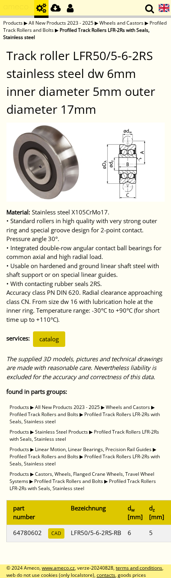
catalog (49, 339)
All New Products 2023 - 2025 (61, 22)
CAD (56, 533)
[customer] (70, 9)
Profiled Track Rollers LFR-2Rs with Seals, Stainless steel (83, 485)
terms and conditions (139, 567)
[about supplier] (17, 9)
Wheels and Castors (121, 22)
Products (13, 22)
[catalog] (41, 9)
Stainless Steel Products (61, 431)
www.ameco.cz (58, 567)
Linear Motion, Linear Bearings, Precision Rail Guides (93, 449)
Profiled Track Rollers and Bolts (44, 414)
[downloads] (56, 9)
